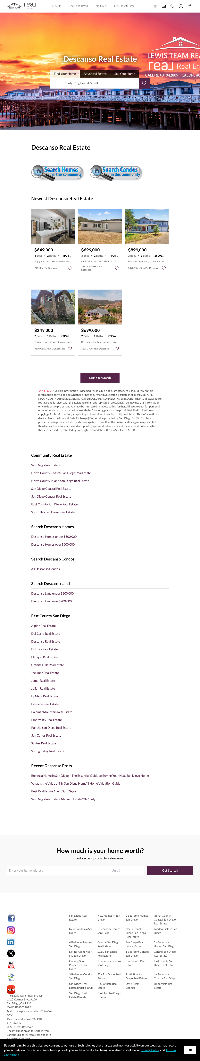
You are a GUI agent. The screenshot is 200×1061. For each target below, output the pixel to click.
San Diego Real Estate (45, 465)
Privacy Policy (150, 1050)
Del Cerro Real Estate (45, 633)
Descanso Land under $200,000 (52, 593)
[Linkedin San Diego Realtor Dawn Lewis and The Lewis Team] (30, 942)
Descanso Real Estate (45, 641)
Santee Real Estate (43, 743)
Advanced (95, 73)
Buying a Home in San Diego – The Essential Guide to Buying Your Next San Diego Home (90, 775)
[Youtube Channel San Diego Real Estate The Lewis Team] (30, 965)
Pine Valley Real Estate (46, 720)
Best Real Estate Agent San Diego (53, 791)
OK (190, 1050)
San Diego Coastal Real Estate (51, 488)
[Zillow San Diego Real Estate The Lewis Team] (30, 977)
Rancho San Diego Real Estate (51, 727)
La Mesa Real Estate (44, 696)
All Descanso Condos (45, 569)
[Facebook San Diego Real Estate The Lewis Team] (30, 918)
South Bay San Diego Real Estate (53, 512)
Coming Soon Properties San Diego (78, 964)
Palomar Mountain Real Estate (51, 712)
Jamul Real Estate (43, 680)
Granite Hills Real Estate (47, 665)
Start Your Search (100, 377)
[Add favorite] (69, 268)
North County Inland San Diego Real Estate (60, 481)
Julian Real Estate (43, 688)
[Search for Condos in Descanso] (116, 172)
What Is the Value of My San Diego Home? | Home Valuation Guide (75, 783)
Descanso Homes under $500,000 (54, 536)
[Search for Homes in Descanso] (58, 172)
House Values (124, 6)
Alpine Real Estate (43, 625)
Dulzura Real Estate (44, 649)
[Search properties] (144, 83)
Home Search (78, 6)
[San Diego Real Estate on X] (30, 953)
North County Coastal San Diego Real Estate (61, 473)
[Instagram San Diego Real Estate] (30, 930)
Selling (101, 6)
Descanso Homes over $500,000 (53, 544)
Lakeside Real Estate (45, 704)
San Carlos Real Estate (46, 735)
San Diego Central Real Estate (51, 496)
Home (56, 6)
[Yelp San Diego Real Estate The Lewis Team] (30, 989)
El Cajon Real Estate (44, 657)
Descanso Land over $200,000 (51, 601)
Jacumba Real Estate (45, 672)
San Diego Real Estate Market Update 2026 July (63, 799)
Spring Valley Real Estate (47, 751)
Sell (124, 73)
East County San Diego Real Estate (54, 504)
